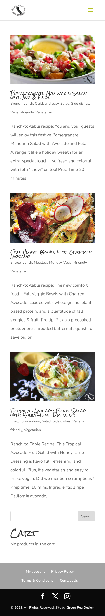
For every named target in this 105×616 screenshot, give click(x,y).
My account (35, 571)
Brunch (16, 103)
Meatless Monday (48, 262)
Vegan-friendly (22, 112)
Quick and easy (47, 103)
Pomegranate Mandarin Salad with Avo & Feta (48, 95)
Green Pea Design (80, 607)
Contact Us (69, 580)
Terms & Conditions (37, 580)
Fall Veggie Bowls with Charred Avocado (51, 254)
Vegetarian (43, 112)
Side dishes (80, 103)
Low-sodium (30, 421)
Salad (64, 103)
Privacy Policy (62, 571)
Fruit (14, 421)
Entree (15, 262)
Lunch (28, 103)
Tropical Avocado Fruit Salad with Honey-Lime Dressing (48, 413)
